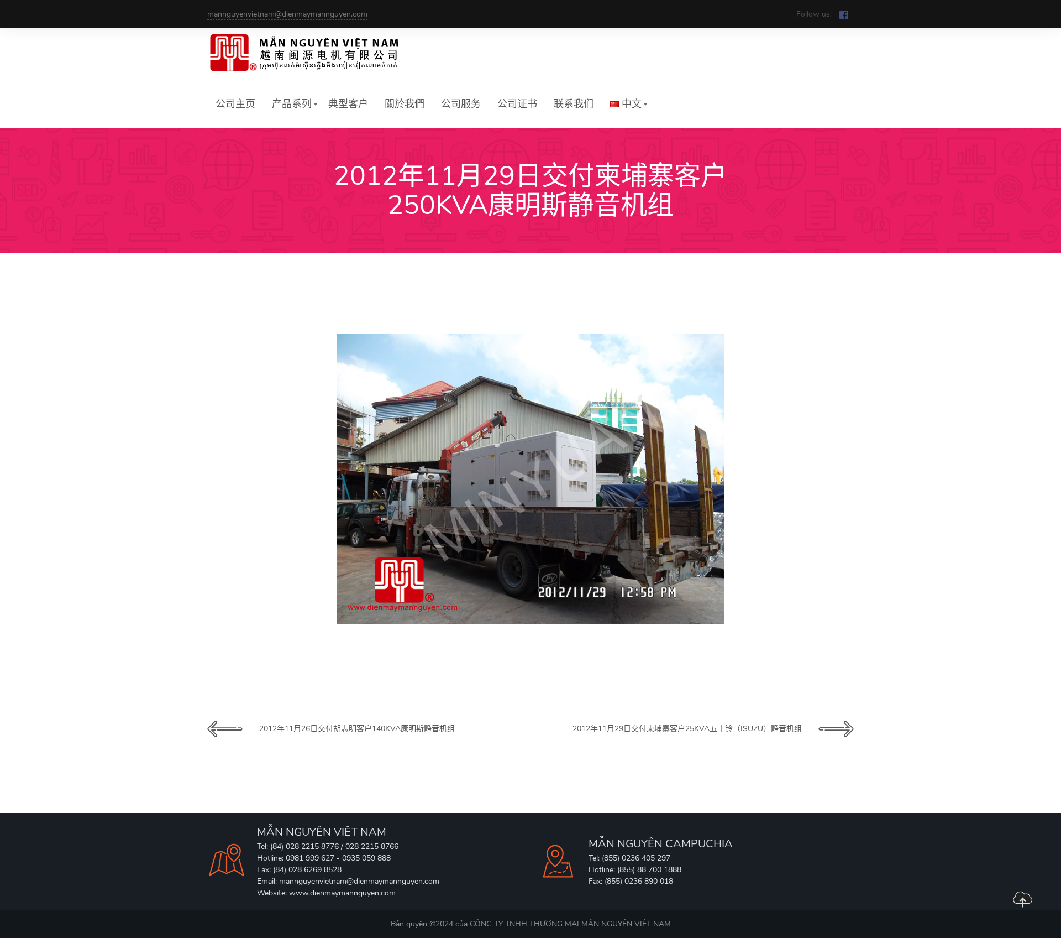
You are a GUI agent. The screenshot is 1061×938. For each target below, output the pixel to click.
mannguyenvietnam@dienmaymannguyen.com (287, 14)
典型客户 (348, 104)
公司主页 (235, 104)
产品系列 (292, 104)
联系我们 (573, 104)
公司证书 (517, 104)
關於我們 (404, 104)
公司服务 (461, 104)
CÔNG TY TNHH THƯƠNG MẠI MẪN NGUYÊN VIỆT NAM (570, 924)
